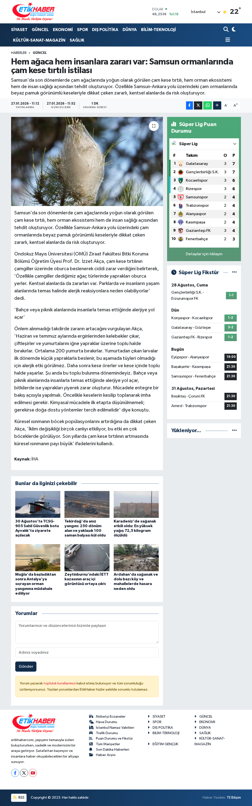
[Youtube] (33, 773)
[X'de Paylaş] (198, 105)
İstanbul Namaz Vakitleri (115, 727)
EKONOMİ (63, 30)
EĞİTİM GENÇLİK (165, 744)
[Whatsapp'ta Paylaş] (207, 105)
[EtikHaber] (33, 11)
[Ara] (226, 30)
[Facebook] (15, 773)
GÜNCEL (40, 30)
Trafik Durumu (107, 733)
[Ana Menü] (226, 40)
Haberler (19, 53)
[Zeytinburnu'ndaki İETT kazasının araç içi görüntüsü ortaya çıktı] (87, 557)
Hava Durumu (106, 722)
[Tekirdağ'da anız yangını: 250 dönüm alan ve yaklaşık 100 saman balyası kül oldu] (87, 504)
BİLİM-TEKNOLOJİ (158, 30)
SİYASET (19, 30)
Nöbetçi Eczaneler (111, 716)
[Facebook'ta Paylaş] (189, 105)
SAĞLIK (77, 40)
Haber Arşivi (105, 755)
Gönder (26, 666)
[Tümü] (234, 430)
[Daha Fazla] (217, 105)
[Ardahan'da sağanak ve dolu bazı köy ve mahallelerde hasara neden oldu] (136, 557)
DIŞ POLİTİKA (105, 30)
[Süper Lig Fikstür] (234, 272)
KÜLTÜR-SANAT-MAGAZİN (39, 40)
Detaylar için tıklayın (204, 254)
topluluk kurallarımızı (60, 683)
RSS (21, 797)
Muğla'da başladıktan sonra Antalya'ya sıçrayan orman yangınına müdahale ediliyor (35, 583)
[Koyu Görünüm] (233, 30)
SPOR (82, 30)
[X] (24, 773)
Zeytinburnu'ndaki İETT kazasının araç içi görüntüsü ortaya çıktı (86, 579)
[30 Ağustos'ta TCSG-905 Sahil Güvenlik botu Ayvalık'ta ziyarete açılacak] (37, 504)
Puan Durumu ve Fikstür (114, 738)
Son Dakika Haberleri (112, 749)
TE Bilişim (234, 797)
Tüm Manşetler (108, 744)
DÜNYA (130, 30)
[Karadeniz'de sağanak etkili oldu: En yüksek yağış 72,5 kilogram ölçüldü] (136, 504)
